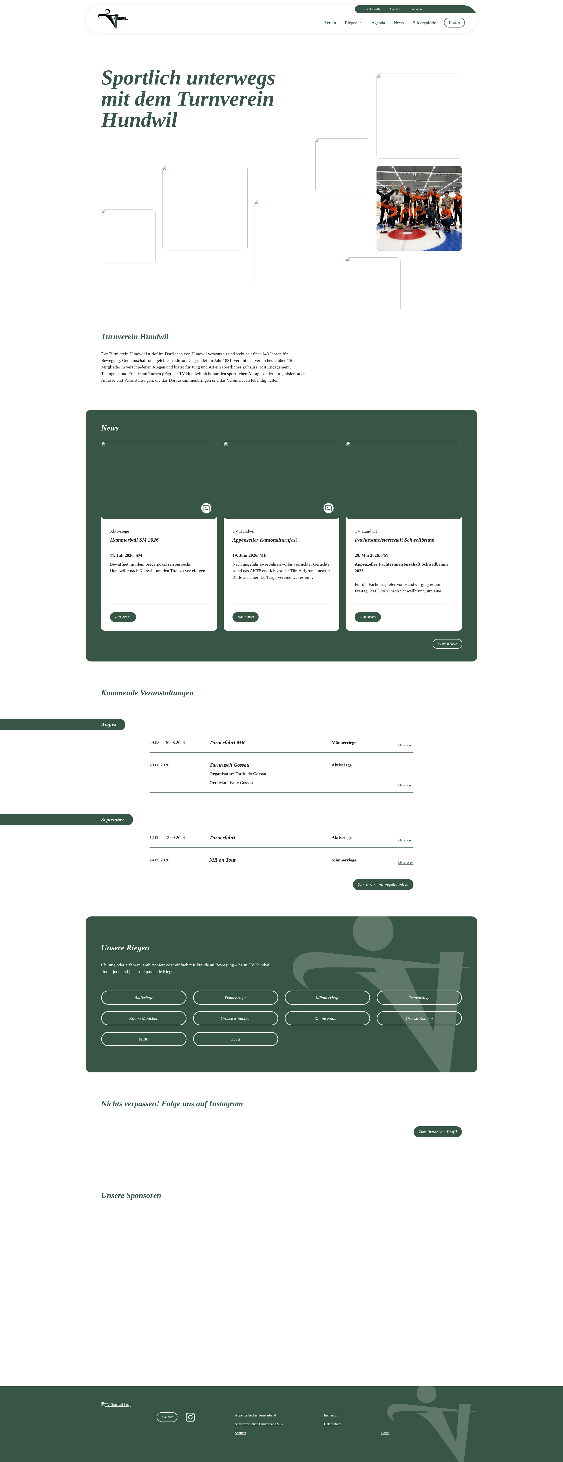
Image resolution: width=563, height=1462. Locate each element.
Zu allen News (447, 644)
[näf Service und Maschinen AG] (430, 1252)
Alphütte (394, 9)
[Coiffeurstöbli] (331, 1357)
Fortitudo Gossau (250, 773)
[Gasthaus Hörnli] (132, 1356)
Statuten (240, 1433)
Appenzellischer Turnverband (255, 1415)
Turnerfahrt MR (227, 742)
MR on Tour (222, 860)
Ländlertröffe (372, 9)
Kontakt (167, 1417)
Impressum (331, 1415)
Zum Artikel (123, 617)
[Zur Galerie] (206, 508)
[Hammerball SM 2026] (159, 480)
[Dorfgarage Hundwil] (232, 1356)
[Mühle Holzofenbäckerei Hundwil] (132, 1303)
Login (385, 1433)
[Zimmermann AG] (232, 1252)
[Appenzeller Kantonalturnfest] (282, 480)
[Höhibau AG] (430, 1303)
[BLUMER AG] (430, 1357)
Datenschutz (332, 1424)
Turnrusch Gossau (229, 765)
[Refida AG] (331, 1303)
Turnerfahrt (222, 837)
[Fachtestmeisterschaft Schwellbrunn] (404, 480)
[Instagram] (190, 1417)
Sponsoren (415, 9)
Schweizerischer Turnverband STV (259, 1424)
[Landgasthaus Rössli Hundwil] (232, 1303)
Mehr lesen (405, 745)
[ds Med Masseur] (331, 1252)
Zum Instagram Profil (438, 1131)
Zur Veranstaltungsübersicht (383, 884)
